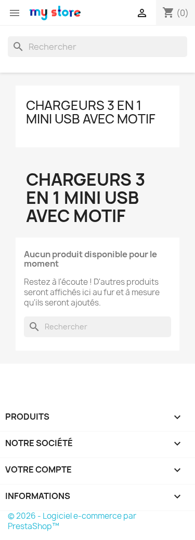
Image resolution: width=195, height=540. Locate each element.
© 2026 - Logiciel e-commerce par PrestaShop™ (72, 521)
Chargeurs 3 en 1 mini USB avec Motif (90, 112)
